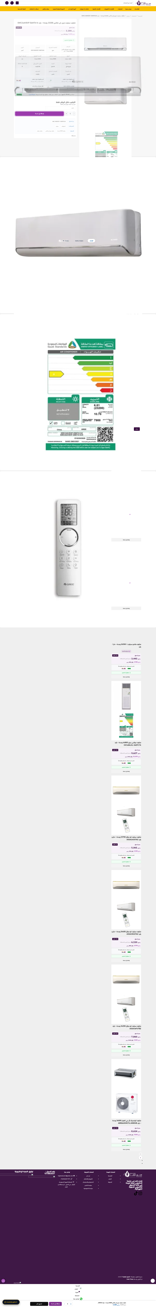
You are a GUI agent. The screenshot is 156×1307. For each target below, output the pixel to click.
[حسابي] (6, 3)
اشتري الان (39, 1304)
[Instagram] (140, 1193)
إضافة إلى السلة (55, 1304)
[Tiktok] (136, 1193)
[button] (126, 540)
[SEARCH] (17, 2)
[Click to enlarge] (153, 1281)
